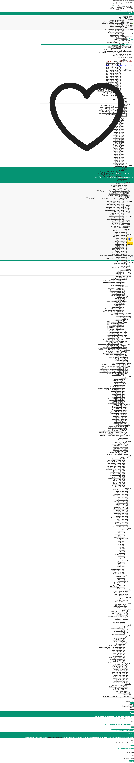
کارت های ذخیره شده (124, 227)
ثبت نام (131, 745)
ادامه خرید (131, 761)
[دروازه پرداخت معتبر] (130, 245)
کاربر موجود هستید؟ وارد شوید (126, 748)
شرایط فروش (126, 221)
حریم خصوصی (126, 220)
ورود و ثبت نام (130, 262)
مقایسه (130, 165)
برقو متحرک (129, 47)
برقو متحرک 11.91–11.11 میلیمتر (120, 51)
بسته (125, 262)
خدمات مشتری (126, 223)
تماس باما (127, 208)
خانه (132, 25)
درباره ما (128, 205)
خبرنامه (128, 211)
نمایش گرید (130, 39)
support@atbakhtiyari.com (123, 195)
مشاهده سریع (128, 44)
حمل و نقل (127, 209)
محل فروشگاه (126, 206)
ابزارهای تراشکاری (121, 47)
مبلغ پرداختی (127, 226)
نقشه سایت (127, 212)
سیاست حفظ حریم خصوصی (55, 737)
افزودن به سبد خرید (127, 70)
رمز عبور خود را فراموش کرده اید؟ (113, 724)
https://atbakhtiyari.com (123, 196)
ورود (132, 727)
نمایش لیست (123, 39)
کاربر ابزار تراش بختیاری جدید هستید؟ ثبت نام (122, 730)
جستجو (131, 703)
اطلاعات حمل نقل (125, 224)
